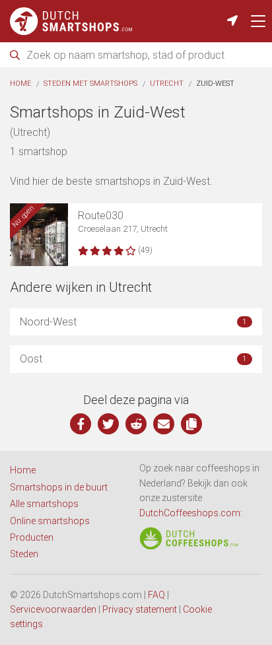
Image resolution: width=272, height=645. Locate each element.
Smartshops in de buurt (59, 487)
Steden (24, 554)
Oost (133, 359)
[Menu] (258, 21)
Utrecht (167, 83)
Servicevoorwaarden (53, 609)
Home (20, 83)
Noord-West (133, 322)
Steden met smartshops (90, 83)
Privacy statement (139, 609)
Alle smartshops (44, 503)
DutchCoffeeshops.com (189, 513)
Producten (31, 537)
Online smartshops (50, 521)
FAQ (156, 595)
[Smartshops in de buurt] (232, 21)
